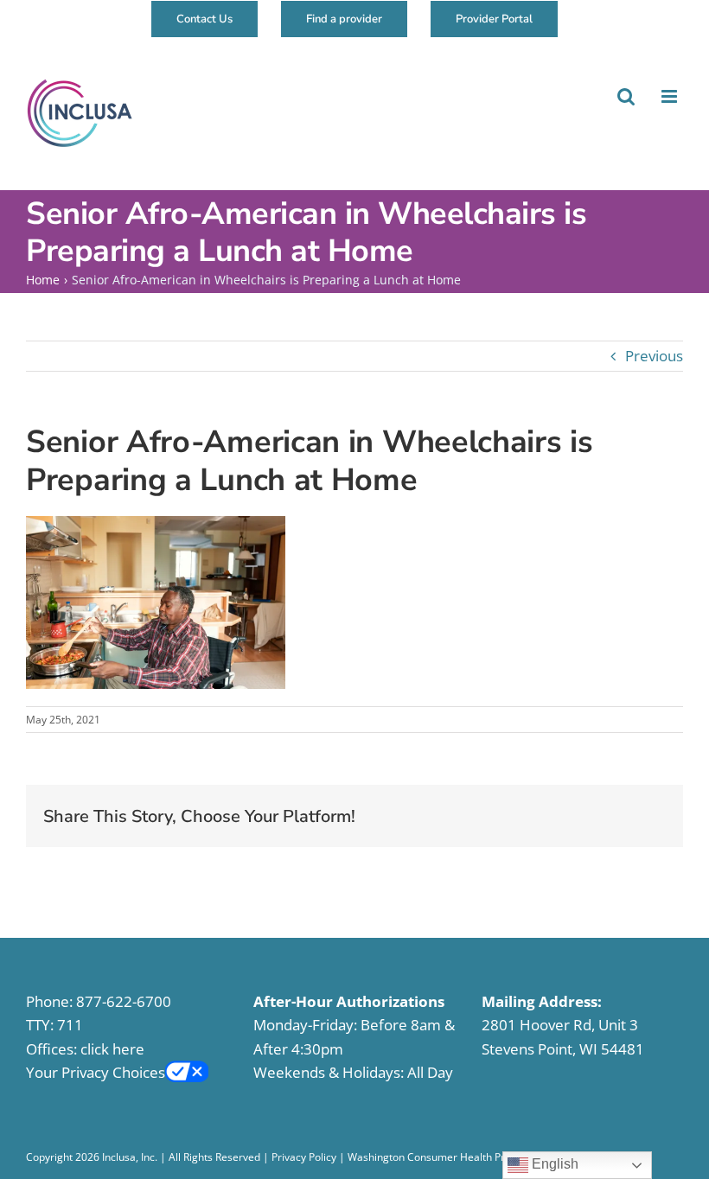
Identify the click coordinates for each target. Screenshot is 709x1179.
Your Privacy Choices (95, 1072)
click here (112, 1049)
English (553, 1164)
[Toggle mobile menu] (669, 96)
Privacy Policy (303, 1157)
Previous (654, 356)
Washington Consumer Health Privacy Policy (453, 1157)
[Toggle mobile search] (624, 96)
